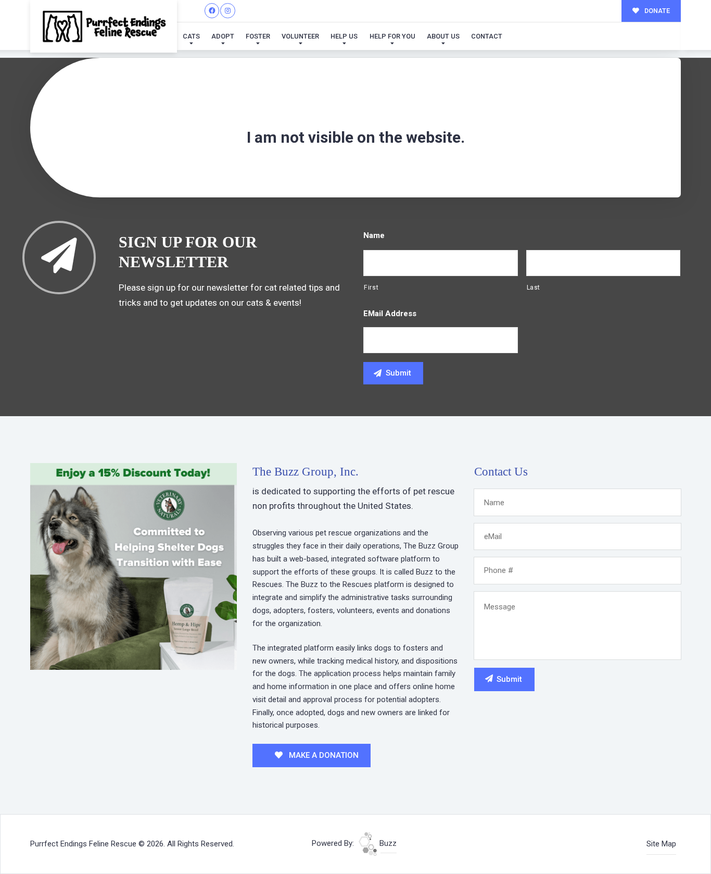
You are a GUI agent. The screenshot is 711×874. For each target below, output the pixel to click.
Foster (258, 36)
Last (534, 287)
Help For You (392, 36)
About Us (443, 36)
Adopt (222, 36)
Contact (486, 36)
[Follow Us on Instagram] (227, 10)
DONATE (656, 11)
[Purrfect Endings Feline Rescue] (103, 26)
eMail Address (389, 313)
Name (374, 235)
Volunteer (300, 36)
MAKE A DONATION (323, 755)
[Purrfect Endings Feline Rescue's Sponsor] (133, 565)
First (371, 287)
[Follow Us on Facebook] (212, 10)
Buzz (387, 843)
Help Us (344, 36)
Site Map (661, 843)
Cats (191, 36)
